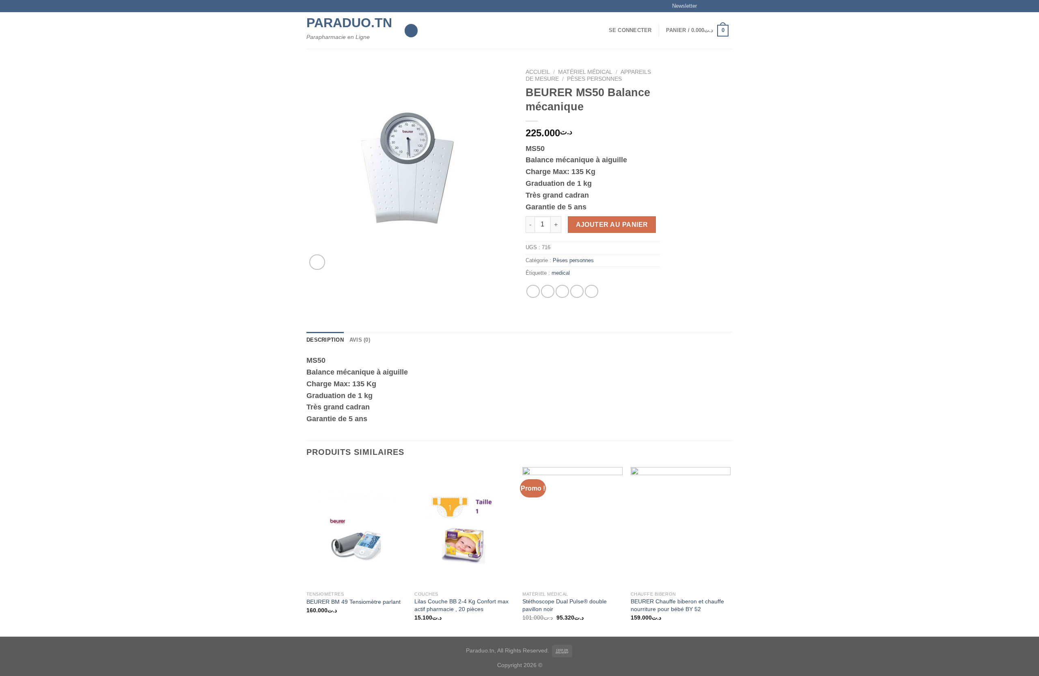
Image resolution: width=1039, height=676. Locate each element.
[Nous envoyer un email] (728, 6)
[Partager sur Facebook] (533, 291)
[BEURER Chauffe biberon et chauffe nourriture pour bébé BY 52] (681, 527)
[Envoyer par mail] (562, 291)
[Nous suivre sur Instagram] (713, 6)
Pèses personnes (594, 79)
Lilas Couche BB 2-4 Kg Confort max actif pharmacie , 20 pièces (461, 605)
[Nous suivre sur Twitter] (720, 6)
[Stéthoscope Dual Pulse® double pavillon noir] (572, 527)
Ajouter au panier (612, 224)
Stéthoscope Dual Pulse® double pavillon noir (564, 605)
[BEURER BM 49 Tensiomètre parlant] (356, 527)
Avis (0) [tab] (359, 340)
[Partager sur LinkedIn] (591, 291)
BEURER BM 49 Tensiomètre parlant (353, 601)
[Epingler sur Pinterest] (577, 291)
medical (561, 273)
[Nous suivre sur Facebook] (705, 6)
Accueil (538, 72)
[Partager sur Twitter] (547, 291)
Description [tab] (325, 340)
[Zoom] (317, 262)
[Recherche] (411, 30)
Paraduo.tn (349, 22)
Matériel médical (585, 72)
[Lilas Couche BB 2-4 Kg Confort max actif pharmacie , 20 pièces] (464, 527)
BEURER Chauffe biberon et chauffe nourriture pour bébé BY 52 (677, 605)
